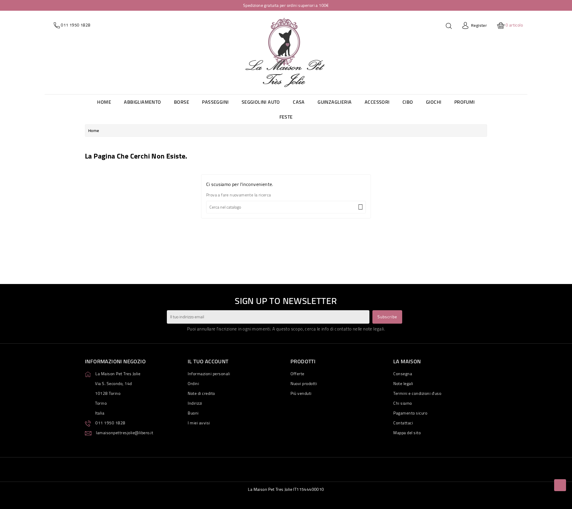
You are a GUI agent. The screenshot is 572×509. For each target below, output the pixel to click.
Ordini (193, 383)
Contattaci (403, 423)
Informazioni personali (209, 374)
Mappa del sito (407, 433)
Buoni (193, 413)
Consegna (402, 374)
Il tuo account (208, 361)
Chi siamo (402, 403)
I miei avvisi (199, 423)
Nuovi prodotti (303, 383)
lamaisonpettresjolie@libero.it (124, 433)
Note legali (403, 383)
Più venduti (301, 393)
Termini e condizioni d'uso (417, 393)
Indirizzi (195, 403)
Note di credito (201, 393)
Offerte (297, 374)
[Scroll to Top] (560, 485)
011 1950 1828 (110, 423)
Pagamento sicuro (410, 413)
